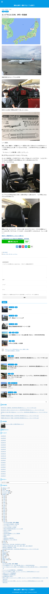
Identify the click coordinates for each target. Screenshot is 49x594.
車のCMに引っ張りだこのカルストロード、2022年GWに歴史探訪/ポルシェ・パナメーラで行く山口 (22, 410)
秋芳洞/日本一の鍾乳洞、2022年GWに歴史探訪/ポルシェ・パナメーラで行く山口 (28, 357)
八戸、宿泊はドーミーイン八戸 (16, 318)
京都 (4, 496)
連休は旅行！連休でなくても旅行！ (24, 5)
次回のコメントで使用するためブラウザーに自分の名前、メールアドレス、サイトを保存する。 (21, 294)
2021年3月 (3, 473)
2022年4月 (3, 449)
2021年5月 (3, 469)
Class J (4, 254)
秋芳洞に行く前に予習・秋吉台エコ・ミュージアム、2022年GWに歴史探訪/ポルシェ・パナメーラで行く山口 (24, 413)
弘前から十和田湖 (7, 530)
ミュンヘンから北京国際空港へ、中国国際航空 (13, 570)
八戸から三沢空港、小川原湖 (16, 343)
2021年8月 (3, 462)
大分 (4, 500)
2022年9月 (3, 438)
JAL (11, 254)
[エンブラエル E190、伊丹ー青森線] (26, 246)
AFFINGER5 (35, 592)
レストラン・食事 (6, 491)
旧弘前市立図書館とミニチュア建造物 (12, 533)
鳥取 (4, 541)
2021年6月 (3, 467)
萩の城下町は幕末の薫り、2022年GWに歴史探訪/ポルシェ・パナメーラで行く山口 (21, 549)
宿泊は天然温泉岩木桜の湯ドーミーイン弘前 (19, 326)
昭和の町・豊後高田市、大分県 (9, 547)
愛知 (4, 511)
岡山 (4, 508)
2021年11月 (3, 456)
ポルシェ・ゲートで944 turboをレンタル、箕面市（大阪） (17, 349)
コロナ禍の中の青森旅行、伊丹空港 (12, 350)
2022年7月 (3, 442)
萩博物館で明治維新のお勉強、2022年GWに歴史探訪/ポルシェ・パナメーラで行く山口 (20, 415)
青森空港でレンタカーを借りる (10, 539)
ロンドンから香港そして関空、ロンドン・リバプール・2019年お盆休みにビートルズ (21, 571)
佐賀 (4, 497)
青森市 (10, 309)
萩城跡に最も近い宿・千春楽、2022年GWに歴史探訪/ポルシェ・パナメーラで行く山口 (20, 418)
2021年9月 (3, 460)
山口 (4, 503)
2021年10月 (3, 458)
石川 (4, 514)
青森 (4, 252)
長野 (4, 519)
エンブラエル (15, 254)
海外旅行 (4, 554)
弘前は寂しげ (6, 531)
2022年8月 (3, 440)
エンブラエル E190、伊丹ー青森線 (11, 522)
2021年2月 (3, 476)
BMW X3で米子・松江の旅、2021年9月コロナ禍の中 (14, 544)
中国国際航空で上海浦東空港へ (9, 574)
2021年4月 (3, 471)
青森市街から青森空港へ (9, 538)
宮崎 (4, 502)
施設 (3, 550)
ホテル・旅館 (5, 490)
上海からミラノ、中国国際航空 (9, 573)
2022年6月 (3, 444)
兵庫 (4, 499)
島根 (4, 510)
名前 (3, 279)
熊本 (4, 513)
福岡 (4, 517)
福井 (4, 516)
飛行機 (6, 252)
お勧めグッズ (5, 488)
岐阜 (4, 507)
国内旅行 (4, 494)
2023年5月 (3, 436)
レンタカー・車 (5, 493)
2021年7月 (3, 464)
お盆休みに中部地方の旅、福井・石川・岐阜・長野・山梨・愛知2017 (18, 546)
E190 (7, 254)
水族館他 (4, 553)
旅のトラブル (5, 551)
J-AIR (9, 254)
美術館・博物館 (5, 559)
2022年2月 (3, 453)
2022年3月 (3, 451)
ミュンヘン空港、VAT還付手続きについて (15, 424)
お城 (3, 489)
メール (4, 284)
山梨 (4, 505)
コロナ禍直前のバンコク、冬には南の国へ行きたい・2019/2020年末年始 (27, 335)
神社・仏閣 (4, 555)
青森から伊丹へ (7, 535)
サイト (3, 289)
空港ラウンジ (5, 558)
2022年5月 (3, 447)
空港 (3, 557)
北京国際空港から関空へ (8, 576)
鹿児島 (4, 542)
